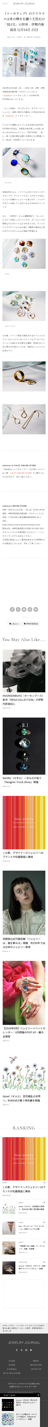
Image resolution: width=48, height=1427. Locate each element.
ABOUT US (36, 1369)
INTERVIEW (23, 1262)
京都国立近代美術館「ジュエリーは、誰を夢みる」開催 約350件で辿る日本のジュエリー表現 (24, 943)
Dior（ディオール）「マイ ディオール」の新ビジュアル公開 (31, 1227)
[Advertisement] (24, 584)
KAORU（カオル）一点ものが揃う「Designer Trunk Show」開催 (22, 780)
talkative (8, 95)
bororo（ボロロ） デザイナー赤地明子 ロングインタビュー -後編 (32, 1267)
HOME (5, 1325)
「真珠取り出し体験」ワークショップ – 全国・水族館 (32, 1247)
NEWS (21, 1222)
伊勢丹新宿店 (32, 624)
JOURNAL (12, 1369)
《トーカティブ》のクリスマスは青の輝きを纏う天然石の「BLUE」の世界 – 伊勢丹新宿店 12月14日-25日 (23, 1328)
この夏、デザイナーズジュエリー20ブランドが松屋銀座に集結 (23, 854)
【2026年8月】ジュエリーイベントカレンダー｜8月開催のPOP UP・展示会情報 (24, 1032)
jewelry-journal (33, 37)
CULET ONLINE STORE (21, 473)
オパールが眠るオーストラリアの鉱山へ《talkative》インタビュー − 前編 (26, 1416)
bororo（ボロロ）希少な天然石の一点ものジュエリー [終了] (26, 1402)
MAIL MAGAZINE (12, 1373)
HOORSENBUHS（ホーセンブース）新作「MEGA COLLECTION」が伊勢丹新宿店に (23, 700)
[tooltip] (12, 609)
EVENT (19, 37)
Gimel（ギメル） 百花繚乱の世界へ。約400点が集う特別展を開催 (22, 1098)
